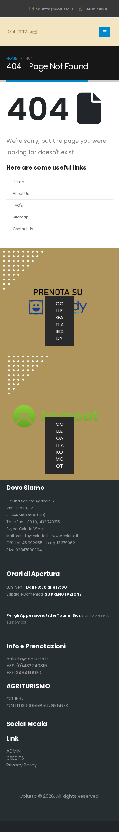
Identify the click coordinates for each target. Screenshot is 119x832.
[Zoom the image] (28, 359)
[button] (104, 32)
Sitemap (20, 217)
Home (18, 182)
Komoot (19, 622)
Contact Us (23, 228)
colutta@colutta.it (54, 9)
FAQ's (18, 205)
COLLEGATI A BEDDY (60, 321)
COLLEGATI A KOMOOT (60, 445)
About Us (21, 193)
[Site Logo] (22, 32)
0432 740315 (97, 9)
